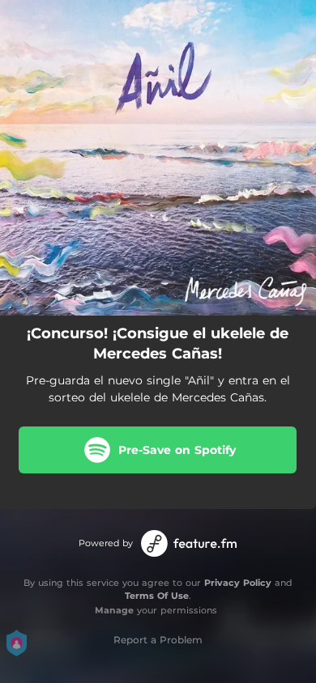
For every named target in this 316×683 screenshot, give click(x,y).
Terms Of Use (157, 595)
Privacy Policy (237, 582)
